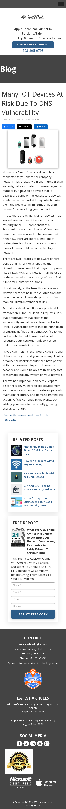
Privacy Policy (33, 805)
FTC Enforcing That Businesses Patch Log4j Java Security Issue (38, 502)
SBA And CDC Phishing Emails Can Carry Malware (39, 487)
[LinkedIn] (33, 743)
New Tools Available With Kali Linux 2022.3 (39, 475)
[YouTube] (39, 743)
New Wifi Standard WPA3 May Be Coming (39, 462)
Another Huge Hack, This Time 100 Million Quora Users (39, 450)
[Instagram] (46, 743)
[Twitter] (26, 743)
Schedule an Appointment (33, 44)
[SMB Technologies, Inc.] (33, 16)
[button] (61, 4)
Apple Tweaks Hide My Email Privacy (33, 720)
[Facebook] (19, 743)
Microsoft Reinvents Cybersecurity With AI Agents (33, 706)
